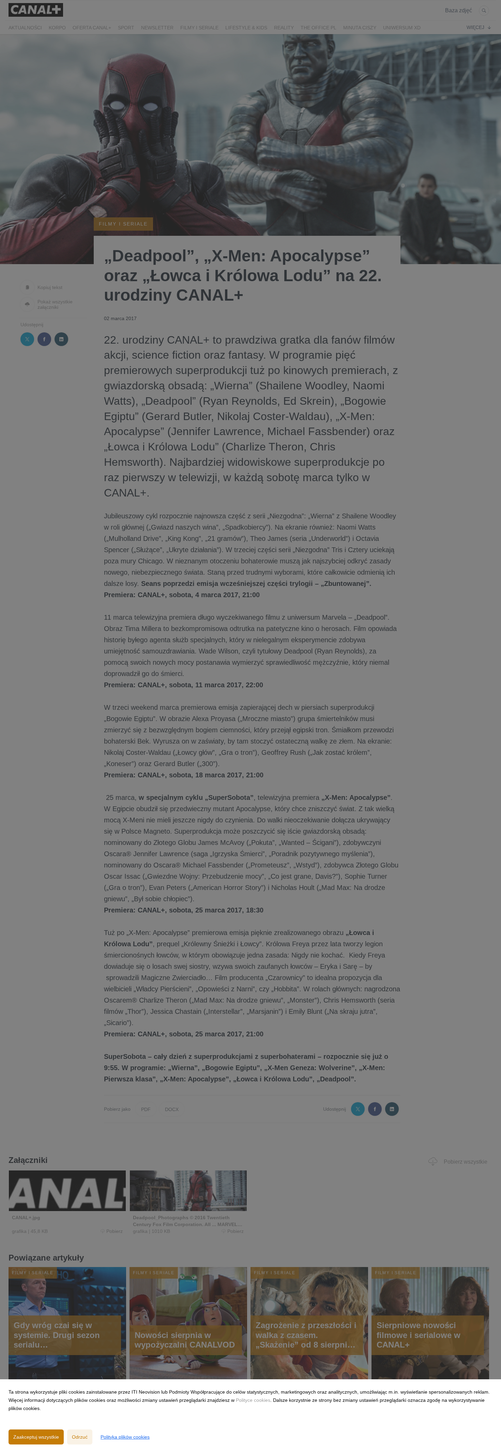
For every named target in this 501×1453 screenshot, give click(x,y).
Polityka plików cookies (125, 1437)
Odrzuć (80, 1437)
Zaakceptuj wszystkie (36, 1437)
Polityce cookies (253, 1400)
